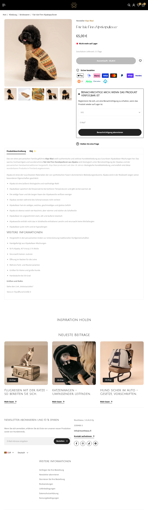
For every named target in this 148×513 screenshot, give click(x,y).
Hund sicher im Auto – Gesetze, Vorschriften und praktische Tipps (119, 394)
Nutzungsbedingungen (49, 498)
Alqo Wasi (89, 20)
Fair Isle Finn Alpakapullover (45, 14)
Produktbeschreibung (16, 151)
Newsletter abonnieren (49, 474)
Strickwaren (25, 14)
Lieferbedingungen (47, 488)
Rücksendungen (46, 484)
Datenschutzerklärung (48, 493)
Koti (4, 14)
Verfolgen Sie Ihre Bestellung (51, 470)
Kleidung (13, 14)
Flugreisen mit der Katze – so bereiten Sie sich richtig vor (26, 394)
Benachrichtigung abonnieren (110, 132)
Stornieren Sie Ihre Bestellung (52, 479)
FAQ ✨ (32, 151)
